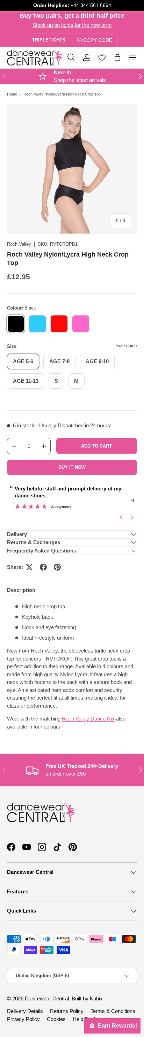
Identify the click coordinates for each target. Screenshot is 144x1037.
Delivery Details (25, 1011)
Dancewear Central (47, 998)
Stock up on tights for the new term (72, 25)
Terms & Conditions (113, 1011)
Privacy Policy (23, 1019)
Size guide (126, 345)
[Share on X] (29, 567)
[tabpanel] (72, 667)
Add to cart (96, 446)
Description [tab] (21, 590)
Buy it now (72, 467)
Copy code (97, 40)
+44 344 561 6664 (91, 5)
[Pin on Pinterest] (57, 567)
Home (12, 94)
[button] (117, 57)
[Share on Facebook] (43, 567)
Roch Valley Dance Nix (88, 719)
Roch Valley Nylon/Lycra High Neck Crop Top (62, 94)
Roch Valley (19, 244)
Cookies (56, 1019)
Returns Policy (67, 1011)
